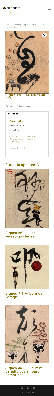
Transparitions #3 (17, 148)
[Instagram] (34, 388)
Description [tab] (13, 114)
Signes (25, 25)
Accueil (8, 25)
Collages (17, 25)
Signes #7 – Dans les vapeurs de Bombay (16, 139)
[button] (44, 35)
